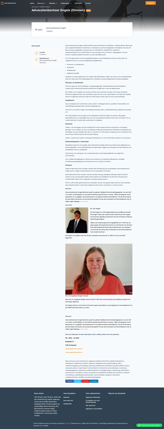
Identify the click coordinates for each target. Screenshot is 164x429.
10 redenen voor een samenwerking (93, 401)
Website (49, 31)
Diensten (52, 3)
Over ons (40, 3)
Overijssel (43, 54)
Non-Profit (78, 3)
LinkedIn (95, 381)
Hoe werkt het (68, 400)
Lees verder (83, 201)
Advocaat (35, 7)
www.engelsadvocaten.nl (73, 352)
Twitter (78, 381)
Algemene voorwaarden (94, 409)
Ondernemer (65, 3)
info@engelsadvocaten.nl (74, 349)
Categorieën (67, 404)
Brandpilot (67, 423)
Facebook (70, 381)
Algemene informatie (93, 397)
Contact (88, 3)
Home (32, 3)
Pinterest (86, 381)
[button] (149, 425)
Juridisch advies (44, 7)
